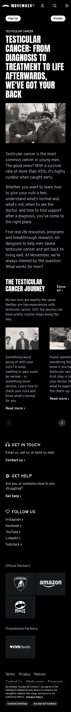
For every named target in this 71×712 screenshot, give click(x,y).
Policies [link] (39, 674)
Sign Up (13, 18)
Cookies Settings (17, 703)
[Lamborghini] (20, 584)
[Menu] (67, 6)
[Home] (18, 5)
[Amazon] (50, 584)
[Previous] (9, 422)
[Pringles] (20, 607)
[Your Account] (42, 6)
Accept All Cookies (45, 703)
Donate (58, 18)
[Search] (54, 6)
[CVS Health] (20, 646)
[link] (61, 288)
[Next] (62, 422)
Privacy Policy (34, 697)
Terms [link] (10, 674)
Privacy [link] (24, 674)
